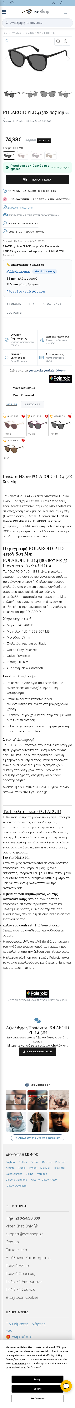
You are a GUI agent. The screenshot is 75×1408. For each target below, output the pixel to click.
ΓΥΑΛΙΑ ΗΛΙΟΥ (17, 33)
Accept (37, 1379)
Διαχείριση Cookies (22, 1297)
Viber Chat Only (20, 1226)
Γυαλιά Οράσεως (16, 1185)
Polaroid (60, 1162)
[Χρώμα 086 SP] (50, 155)
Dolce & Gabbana (16, 1179)
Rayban (10, 1162)
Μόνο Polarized (23, 395)
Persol (34, 1162)
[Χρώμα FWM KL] (23, 155)
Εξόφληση (15, 312)
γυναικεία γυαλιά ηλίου (46, 370)
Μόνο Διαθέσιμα (24, 387)
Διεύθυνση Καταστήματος (28, 1257)
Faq (9, 1330)
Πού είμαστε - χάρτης (26, 1324)
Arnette (10, 1167)
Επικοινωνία (16, 1249)
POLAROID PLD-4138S (46, 33)
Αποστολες (52, 303)
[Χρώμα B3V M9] (37, 155)
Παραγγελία (40, 179)
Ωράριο (12, 1241)
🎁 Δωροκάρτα (19, 1336)
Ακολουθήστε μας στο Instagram (39, 1137)
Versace (42, 1173)
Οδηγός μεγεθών (19, 271)
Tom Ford (59, 1167)
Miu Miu (45, 1167)
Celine (29, 1173)
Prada (33, 1167)
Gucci (22, 1167)
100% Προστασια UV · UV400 (25, 231)
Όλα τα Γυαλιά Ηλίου (44, 1179)
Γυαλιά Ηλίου (17, 1265)
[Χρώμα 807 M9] (9, 155)
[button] (68, 58)
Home (6, 33)
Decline (37, 1389)
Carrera (47, 1162)
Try (32, 303)
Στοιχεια (14, 303)
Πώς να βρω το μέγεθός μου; (26, 291)
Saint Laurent (14, 1173)
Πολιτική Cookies (20, 1289)
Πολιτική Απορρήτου (24, 1281)
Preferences (38, 1398)
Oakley (23, 1162)
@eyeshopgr (40, 1085)
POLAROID (29, 33)
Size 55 (11, 404)
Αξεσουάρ (32, 404)
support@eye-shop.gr (24, 1234)
